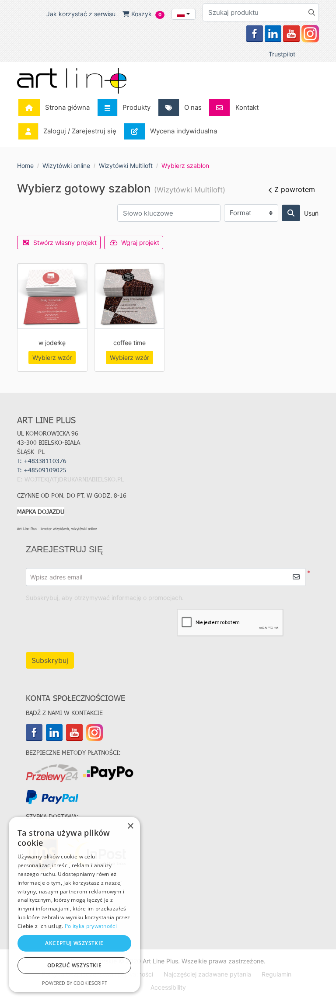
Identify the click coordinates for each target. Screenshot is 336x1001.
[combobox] (184, 14)
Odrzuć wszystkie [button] (74, 965)
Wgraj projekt (140, 242)
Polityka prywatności (91, 926)
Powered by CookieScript (74, 983)
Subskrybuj (50, 660)
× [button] (130, 826)
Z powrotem (294, 189)
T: (42, 470)
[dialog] (74, 904)
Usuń (311, 213)
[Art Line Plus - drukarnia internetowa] (71, 81)
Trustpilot (282, 54)
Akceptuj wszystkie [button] (74, 943)
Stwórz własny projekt (65, 242)
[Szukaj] (291, 213)
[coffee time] (129, 296)
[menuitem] (56, 107)
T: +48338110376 (41, 461)
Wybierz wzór (52, 357)
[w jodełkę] (52, 296)
